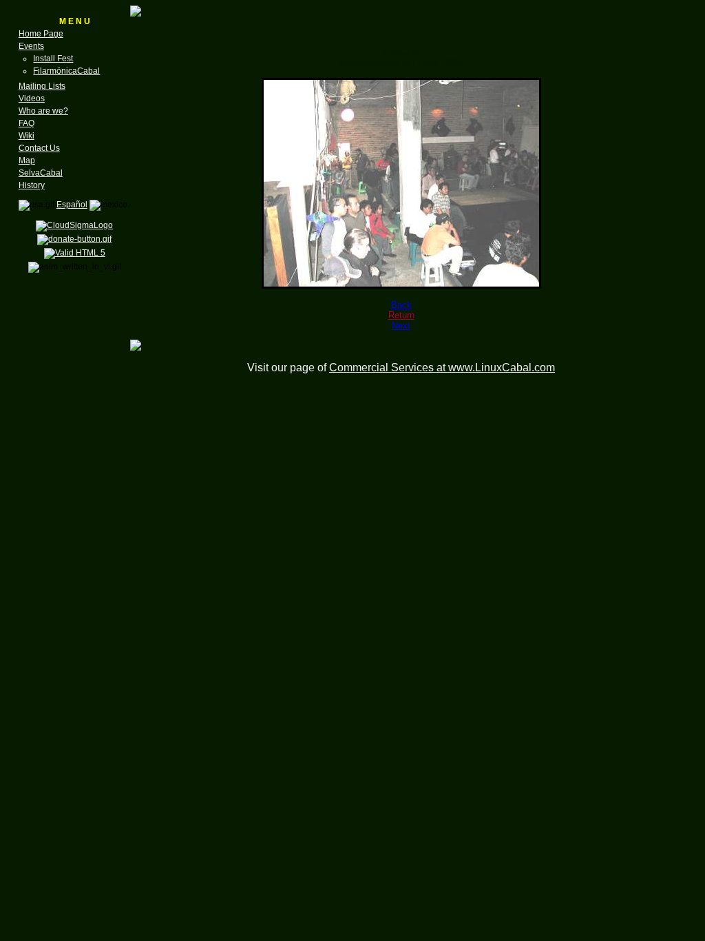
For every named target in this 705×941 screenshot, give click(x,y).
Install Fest (53, 58)
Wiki (26, 136)
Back (401, 305)
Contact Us (39, 148)
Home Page (41, 34)
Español (71, 204)
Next (401, 325)
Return (401, 315)
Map (27, 160)
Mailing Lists (42, 86)
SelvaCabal (41, 173)
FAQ (26, 123)
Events (31, 46)
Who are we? (43, 111)
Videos (32, 98)
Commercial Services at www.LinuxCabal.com (442, 367)
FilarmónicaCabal (66, 71)
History (32, 185)
